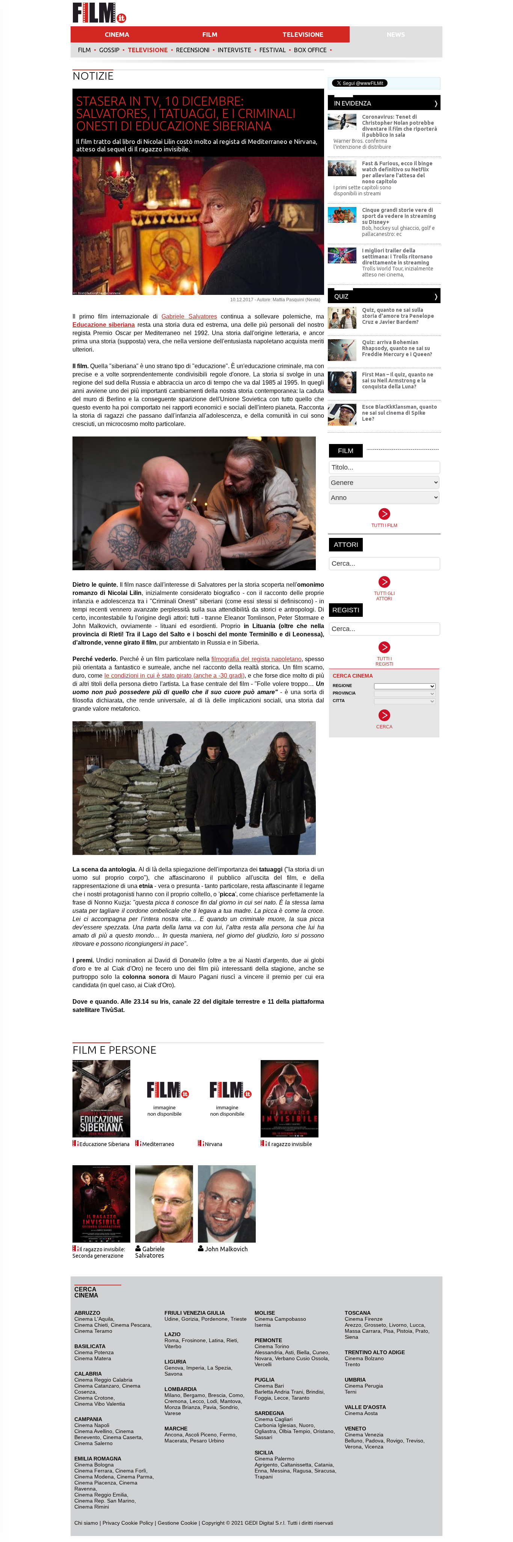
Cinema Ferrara (93, 1471)
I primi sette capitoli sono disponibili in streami (362, 190)
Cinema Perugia (364, 1386)
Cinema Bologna (94, 1465)
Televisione (148, 50)
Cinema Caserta (122, 1437)
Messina (280, 1471)
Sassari (263, 1437)
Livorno (398, 1325)
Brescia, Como (225, 1395)
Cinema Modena (94, 1477)
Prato (421, 1331)
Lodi (212, 1401)
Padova (374, 1441)
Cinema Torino (272, 1346)
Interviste (234, 50)
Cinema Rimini (91, 1507)
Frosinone (194, 1340)
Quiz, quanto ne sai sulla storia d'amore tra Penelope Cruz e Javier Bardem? (398, 316)
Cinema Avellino (93, 1431)
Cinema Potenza (94, 1352)
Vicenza (374, 1447)
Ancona (173, 1435)
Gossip (109, 50)
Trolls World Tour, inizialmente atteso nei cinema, (397, 272)
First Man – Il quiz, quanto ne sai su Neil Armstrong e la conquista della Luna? (397, 381)
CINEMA (117, 34)
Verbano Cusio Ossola (301, 1358)
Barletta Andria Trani (279, 1392)
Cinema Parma (134, 1477)
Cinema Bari (269, 1386)
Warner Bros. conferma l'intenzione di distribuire (362, 144)
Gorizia (189, 1319)
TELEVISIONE (302, 34)
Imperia (195, 1368)
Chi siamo (86, 1523)
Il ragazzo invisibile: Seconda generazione (98, 1252)
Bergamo (194, 1395)
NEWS (396, 34)
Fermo (227, 1435)
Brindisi (314, 1392)
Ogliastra (265, 1431)
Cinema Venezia (364, 1435)
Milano (172, 1395)
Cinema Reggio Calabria (103, 1380)
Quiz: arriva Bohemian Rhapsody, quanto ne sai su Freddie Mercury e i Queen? (397, 348)
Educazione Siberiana (105, 1144)
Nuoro (306, 1425)
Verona (353, 1447)
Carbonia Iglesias (275, 1425)
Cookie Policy (136, 1523)
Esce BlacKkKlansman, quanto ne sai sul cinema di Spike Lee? (399, 413)
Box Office (310, 50)
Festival (273, 50)
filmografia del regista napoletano (256, 659)
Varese (172, 1413)
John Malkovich (226, 1249)
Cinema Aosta (361, 1413)
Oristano (323, 1431)
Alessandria (268, 1352)
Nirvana (213, 1144)
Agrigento (266, 1465)
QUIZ (341, 296)
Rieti (231, 1340)
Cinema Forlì (130, 1471)
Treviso (414, 1441)
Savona (173, 1374)
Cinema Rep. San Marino (104, 1501)
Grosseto (375, 1325)
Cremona (175, 1401)
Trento (352, 1364)
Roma (171, 1340)
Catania (323, 1465)
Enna (261, 1471)
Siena (351, 1337)
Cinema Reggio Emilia (100, 1495)
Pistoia (404, 1331)
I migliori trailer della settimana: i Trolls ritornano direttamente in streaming (397, 257)
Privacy (111, 1523)
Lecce (281, 1398)
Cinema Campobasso (280, 1319)
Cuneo (320, 1352)
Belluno (353, 1441)
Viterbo (172, 1346)
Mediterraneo (158, 1144)
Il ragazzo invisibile (290, 1144)
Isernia (263, 1325)
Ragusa (302, 1471)
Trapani (264, 1477)
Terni (350, 1392)
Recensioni (193, 50)
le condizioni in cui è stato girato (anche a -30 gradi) (174, 675)
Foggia (263, 1398)
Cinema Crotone (93, 1398)
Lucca (417, 1325)
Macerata (175, 1441)
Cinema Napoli (91, 1425)
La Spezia (219, 1368)
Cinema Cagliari (274, 1419)
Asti (289, 1352)
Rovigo (394, 1441)
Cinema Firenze (364, 1319)
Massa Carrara (362, 1331)
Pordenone (214, 1319)
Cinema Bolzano (364, 1358)
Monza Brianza (182, 1407)
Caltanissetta (296, 1465)
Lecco (197, 1401)
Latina (216, 1340)
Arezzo (353, 1325)
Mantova (230, 1401)
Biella (303, 1352)
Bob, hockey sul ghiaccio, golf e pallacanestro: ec (398, 231)
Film (84, 50)
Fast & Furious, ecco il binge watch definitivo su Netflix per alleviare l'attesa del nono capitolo (397, 172)
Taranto (300, 1398)
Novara (263, 1358)
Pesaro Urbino (207, 1441)
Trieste (239, 1319)
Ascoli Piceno (201, 1435)
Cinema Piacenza (95, 1483)
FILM (209, 34)
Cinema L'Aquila (93, 1319)
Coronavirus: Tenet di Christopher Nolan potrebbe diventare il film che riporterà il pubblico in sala (399, 126)
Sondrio (228, 1407)
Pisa (388, 1331)
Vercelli (263, 1364)
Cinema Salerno (93, 1443)
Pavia (209, 1407)
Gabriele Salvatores (189, 316)
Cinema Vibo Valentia (99, 1404)
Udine (171, 1319)
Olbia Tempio (294, 1431)
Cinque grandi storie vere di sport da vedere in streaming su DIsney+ (399, 216)
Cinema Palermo (274, 1459)
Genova (173, 1368)
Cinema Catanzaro (96, 1386)
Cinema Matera (92, 1358)
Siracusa (324, 1471)
